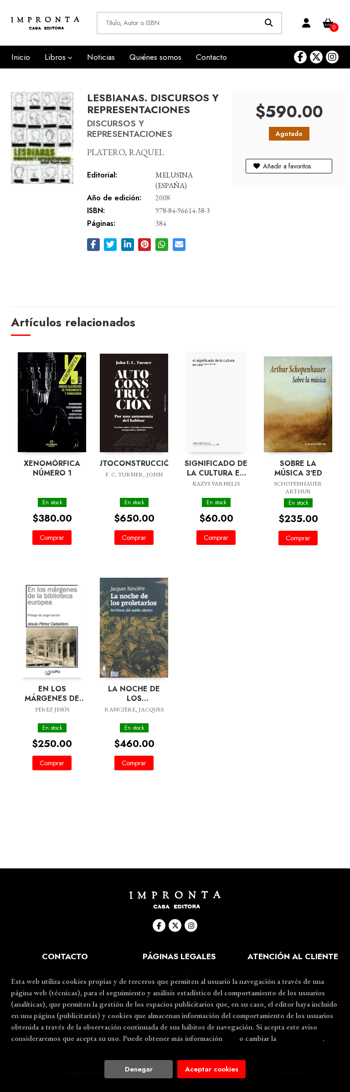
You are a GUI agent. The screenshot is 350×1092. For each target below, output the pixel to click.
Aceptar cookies (211, 1069)
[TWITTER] (316, 57)
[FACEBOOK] (300, 57)
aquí (230, 1038)
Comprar (52, 537)
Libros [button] (56, 57)
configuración (300, 1038)
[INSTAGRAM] (332, 57)
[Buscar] (268, 23)
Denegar (139, 1069)
